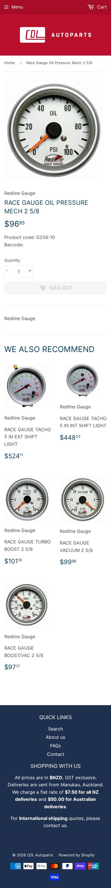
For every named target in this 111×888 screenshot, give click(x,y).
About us (55, 737)
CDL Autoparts (40, 855)
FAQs (55, 745)
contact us (55, 825)
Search (55, 729)
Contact (55, 754)
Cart (101, 7)
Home (9, 62)
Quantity (12, 260)
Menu (17, 7)
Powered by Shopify (76, 855)
